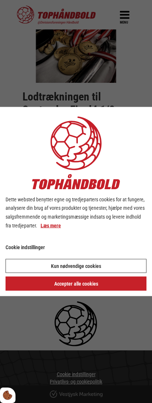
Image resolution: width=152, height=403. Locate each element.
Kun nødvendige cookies (76, 266)
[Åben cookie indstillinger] (7, 395)
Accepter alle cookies (76, 284)
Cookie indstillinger (25, 247)
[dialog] (76, 201)
